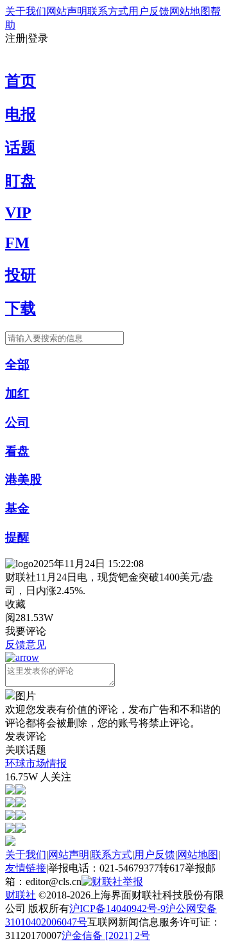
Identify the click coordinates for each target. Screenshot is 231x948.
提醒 (17, 537)
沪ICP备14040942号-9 (117, 908)
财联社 (20, 895)
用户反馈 (148, 11)
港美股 (23, 479)
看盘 (17, 451)
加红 (17, 393)
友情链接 (25, 868)
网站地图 (189, 11)
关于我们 (25, 11)
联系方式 (107, 11)
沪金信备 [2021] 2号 (106, 935)
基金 (17, 508)
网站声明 (66, 11)
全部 (17, 364)
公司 (17, 422)
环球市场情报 (36, 763)
